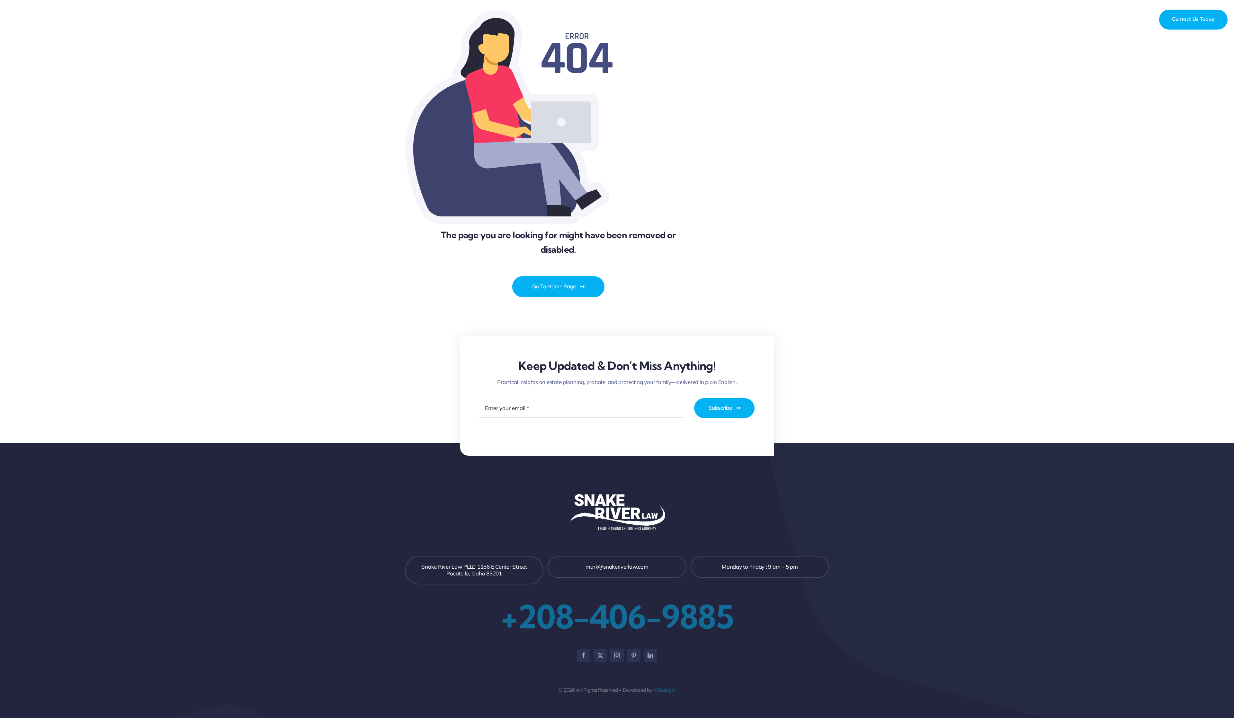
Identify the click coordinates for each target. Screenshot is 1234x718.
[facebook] (583, 655)
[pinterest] (633, 655)
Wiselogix (664, 690)
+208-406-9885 (617, 616)
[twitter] (600, 655)
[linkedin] (650, 655)
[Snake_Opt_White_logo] (32, 15)
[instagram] (617, 655)
